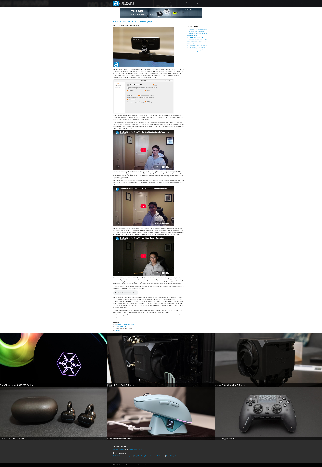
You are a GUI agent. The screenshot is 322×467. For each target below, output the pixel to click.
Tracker (205, 3)
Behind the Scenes (118, 456)
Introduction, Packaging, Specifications (124, 324)
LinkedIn (130, 449)
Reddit (135, 449)
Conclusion (117, 330)
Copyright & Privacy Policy (141, 456)
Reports (188, 3)
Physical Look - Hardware (121, 326)
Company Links (129, 456)
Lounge (197, 3)
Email (140, 449)
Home (172, 3)
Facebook (122, 449)
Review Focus (161, 456)
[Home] (116, 3)
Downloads (153, 456)
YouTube (115, 449)
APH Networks (126, 2)
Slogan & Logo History (172, 456)
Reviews (180, 3)
